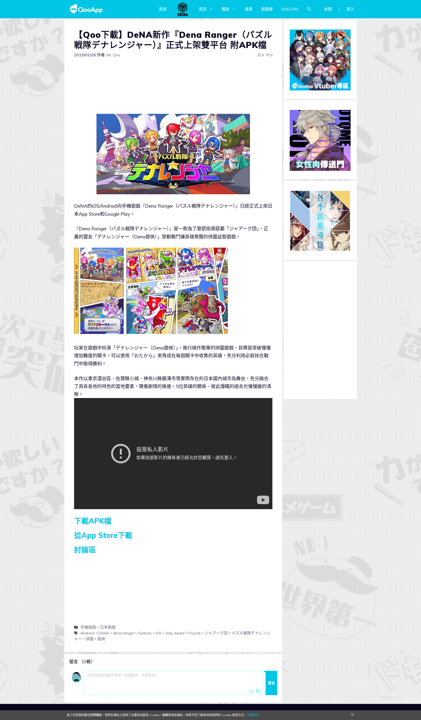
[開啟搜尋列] (309, 9)
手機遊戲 (88, 627)
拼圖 (90, 638)
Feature (145, 633)
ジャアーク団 (216, 633)
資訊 (203, 9)
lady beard (175, 633)
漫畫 (248, 9)
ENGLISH (290, 9)
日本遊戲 (107, 627)
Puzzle (194, 633)
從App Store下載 (103, 535)
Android (87, 633)
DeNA (103, 633)
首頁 (163, 9)
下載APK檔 (92, 520)
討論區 (85, 549)
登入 (350, 9)
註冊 (328, 9)
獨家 (226, 9)
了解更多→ (254, 715)
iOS (158, 633)
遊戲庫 (267, 9)
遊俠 (101, 638)
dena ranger (123, 633)
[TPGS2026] (182, 9)
